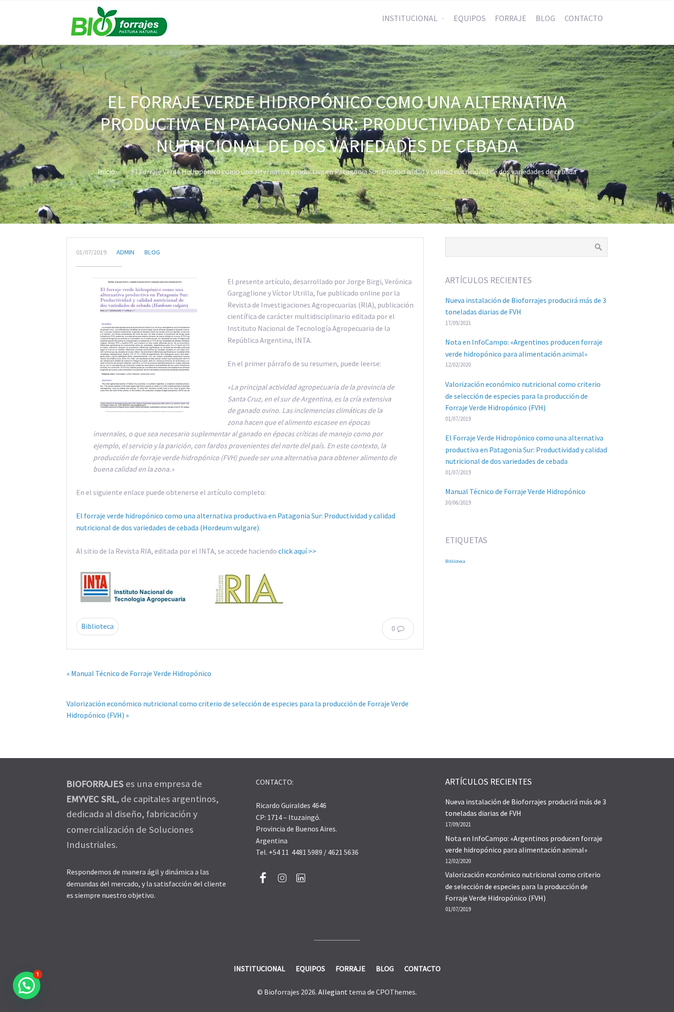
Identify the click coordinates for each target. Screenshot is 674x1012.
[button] (26, 985)
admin (125, 252)
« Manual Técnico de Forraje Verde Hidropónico (138, 673)
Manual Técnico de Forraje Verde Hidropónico (515, 491)
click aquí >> (297, 551)
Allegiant (333, 991)
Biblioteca (97, 626)
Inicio (106, 171)
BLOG (545, 18)
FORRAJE (510, 18)
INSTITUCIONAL (409, 18)
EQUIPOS (469, 18)
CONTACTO (583, 18)
